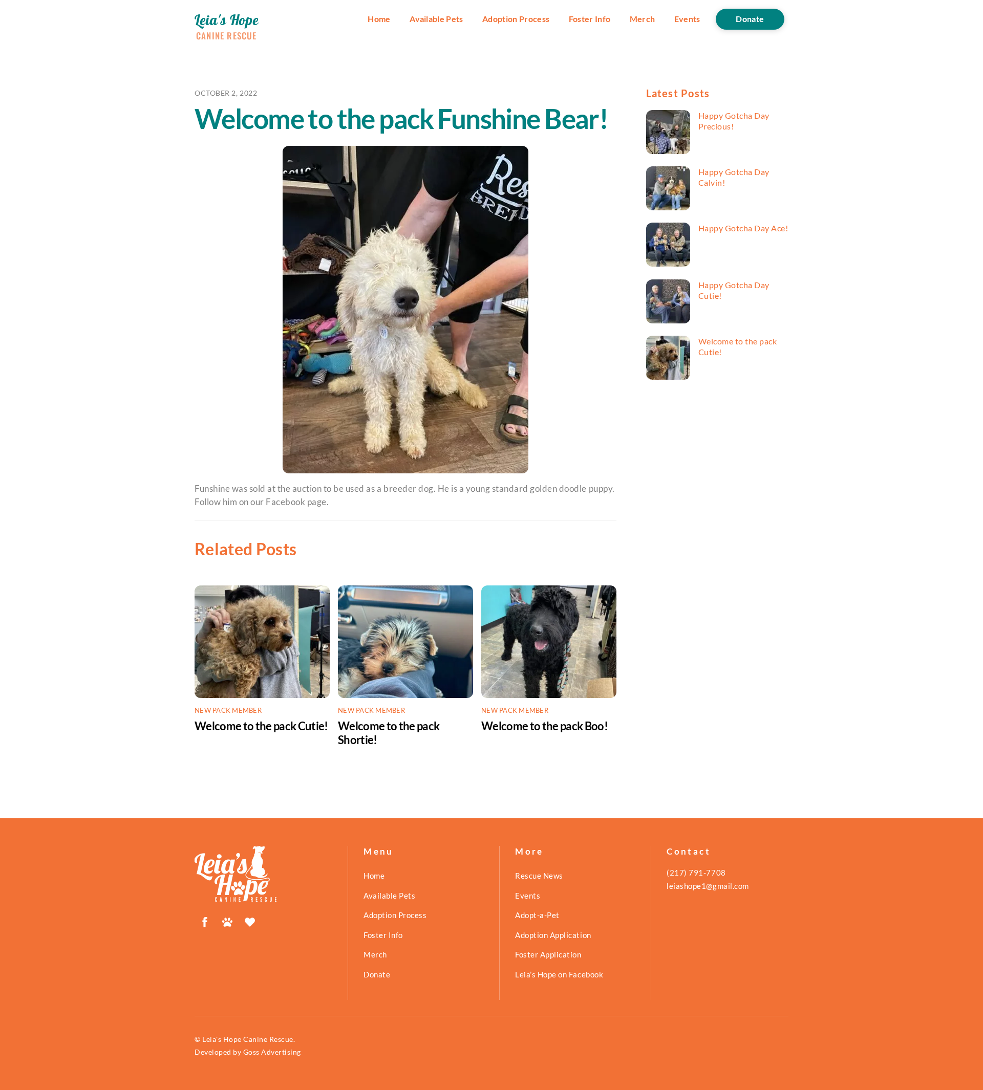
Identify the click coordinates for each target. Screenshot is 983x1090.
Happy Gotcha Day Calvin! (734, 177)
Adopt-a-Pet (537, 915)
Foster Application (548, 954)
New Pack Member (228, 710)
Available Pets (436, 19)
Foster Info (590, 19)
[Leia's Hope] (235, 897)
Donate (750, 19)
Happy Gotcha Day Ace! (743, 228)
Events (687, 19)
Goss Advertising (272, 1052)
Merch (642, 19)
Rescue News (539, 875)
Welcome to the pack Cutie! (261, 726)
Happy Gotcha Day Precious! (734, 121)
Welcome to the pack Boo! (544, 726)
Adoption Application (553, 935)
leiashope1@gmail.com (708, 885)
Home (379, 19)
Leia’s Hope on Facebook (559, 974)
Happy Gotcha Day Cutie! (734, 290)
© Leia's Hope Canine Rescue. (245, 1039)
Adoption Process (515, 19)
